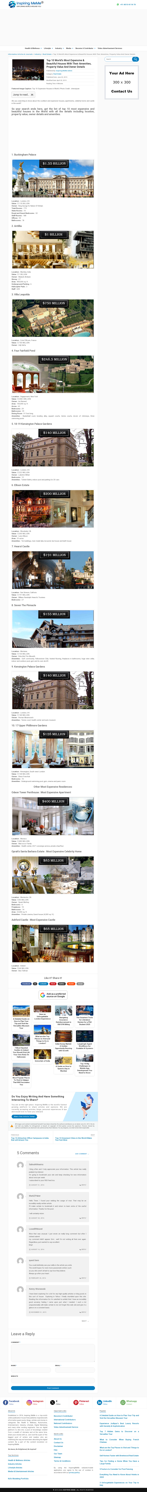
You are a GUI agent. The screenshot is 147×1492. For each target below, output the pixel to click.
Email (80, 984)
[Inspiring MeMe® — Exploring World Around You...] (26, 4)
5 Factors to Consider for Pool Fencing (116, 1469)
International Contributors (65, 1420)
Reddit (71, 984)
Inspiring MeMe (69, 1490)
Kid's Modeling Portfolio (18, 1479)
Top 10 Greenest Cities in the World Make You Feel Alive (73, 1139)
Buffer (61, 984)
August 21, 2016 (37, 1185)
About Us (58, 1439)
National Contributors (63, 1423)
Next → (85, 1321)
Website (14, 1376)
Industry (58, 48)
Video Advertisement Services (110, 48)
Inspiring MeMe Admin (64, 71)
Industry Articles (15, 1464)
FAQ (55, 1450)
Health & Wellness (32, 48)
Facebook (26, 984)
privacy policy (74, 1472)
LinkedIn (43, 984)
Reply (84, 1185)
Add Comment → (82, 1154)
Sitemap (57, 1457)
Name (14, 1365)
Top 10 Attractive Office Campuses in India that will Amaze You (30, 1139)
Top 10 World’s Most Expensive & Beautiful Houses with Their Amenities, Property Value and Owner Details (68, 63)
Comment (15, 1342)
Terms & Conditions (62, 1461)
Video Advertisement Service (66, 1427)
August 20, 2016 (37, 1218)
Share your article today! (24, 1116)
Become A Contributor (84, 48)
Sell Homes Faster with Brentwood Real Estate (119, 1456)
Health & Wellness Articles (19, 1460)
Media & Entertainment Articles (21, 1471)
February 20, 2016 (38, 1278)
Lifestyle (47, 48)
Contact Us (58, 1442)
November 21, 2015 (38, 1312)
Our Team (58, 1454)
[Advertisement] (73, 27)
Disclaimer (58, 1446)
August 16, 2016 (37, 1249)
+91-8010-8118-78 (128, 5)
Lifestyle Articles (15, 1468)
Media (68, 48)
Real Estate (57, 74)
